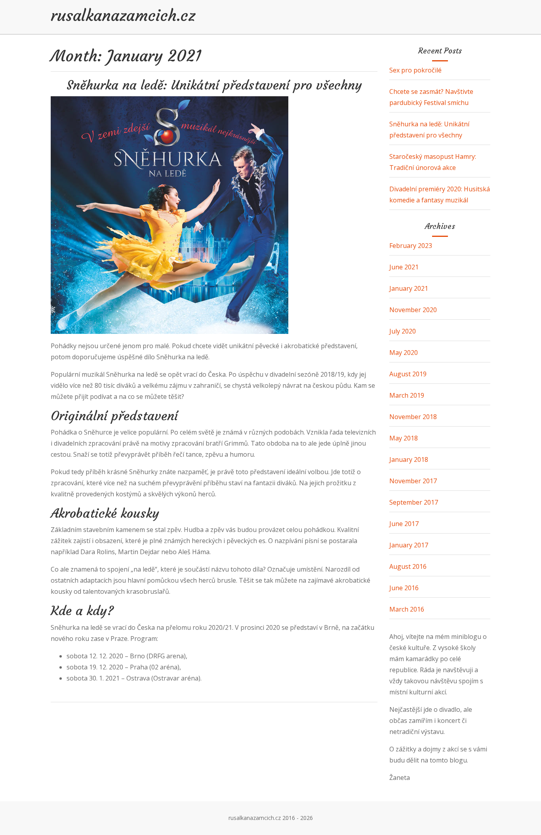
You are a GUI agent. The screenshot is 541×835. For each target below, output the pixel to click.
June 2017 (404, 523)
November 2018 (413, 416)
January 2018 (408, 459)
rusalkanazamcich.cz (123, 15)
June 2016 (404, 587)
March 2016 (406, 609)
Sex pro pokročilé (415, 70)
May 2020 (403, 352)
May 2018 (403, 438)
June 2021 (404, 267)
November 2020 (413, 309)
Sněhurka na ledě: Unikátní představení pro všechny (214, 85)
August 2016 (408, 566)
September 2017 (413, 502)
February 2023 (410, 245)
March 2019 (406, 395)
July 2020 (402, 331)
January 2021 (408, 288)
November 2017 (413, 481)
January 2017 (408, 545)
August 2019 (408, 374)
